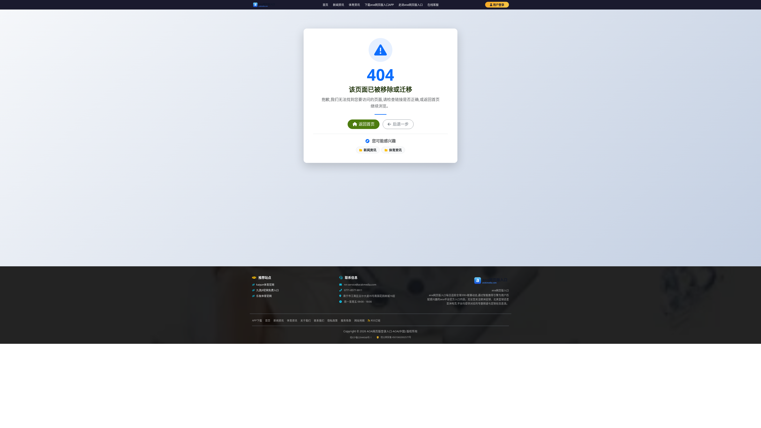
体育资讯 (354, 5)
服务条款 (346, 320)
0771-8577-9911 (352, 290)
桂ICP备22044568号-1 (361, 337)
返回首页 (367, 124)
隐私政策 (332, 320)
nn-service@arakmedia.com (359, 284)
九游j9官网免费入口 (267, 290)
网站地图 (359, 320)
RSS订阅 (375, 320)
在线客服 (433, 5)
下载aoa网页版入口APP (379, 5)
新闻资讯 (338, 5)
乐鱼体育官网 (264, 296)
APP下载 (257, 320)
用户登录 (498, 5)
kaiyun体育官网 (265, 284)
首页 (325, 5)
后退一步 (401, 124)
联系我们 (319, 320)
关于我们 (305, 320)
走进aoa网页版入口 (411, 5)
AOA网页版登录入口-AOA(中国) (386, 331)
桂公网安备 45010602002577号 (396, 337)
